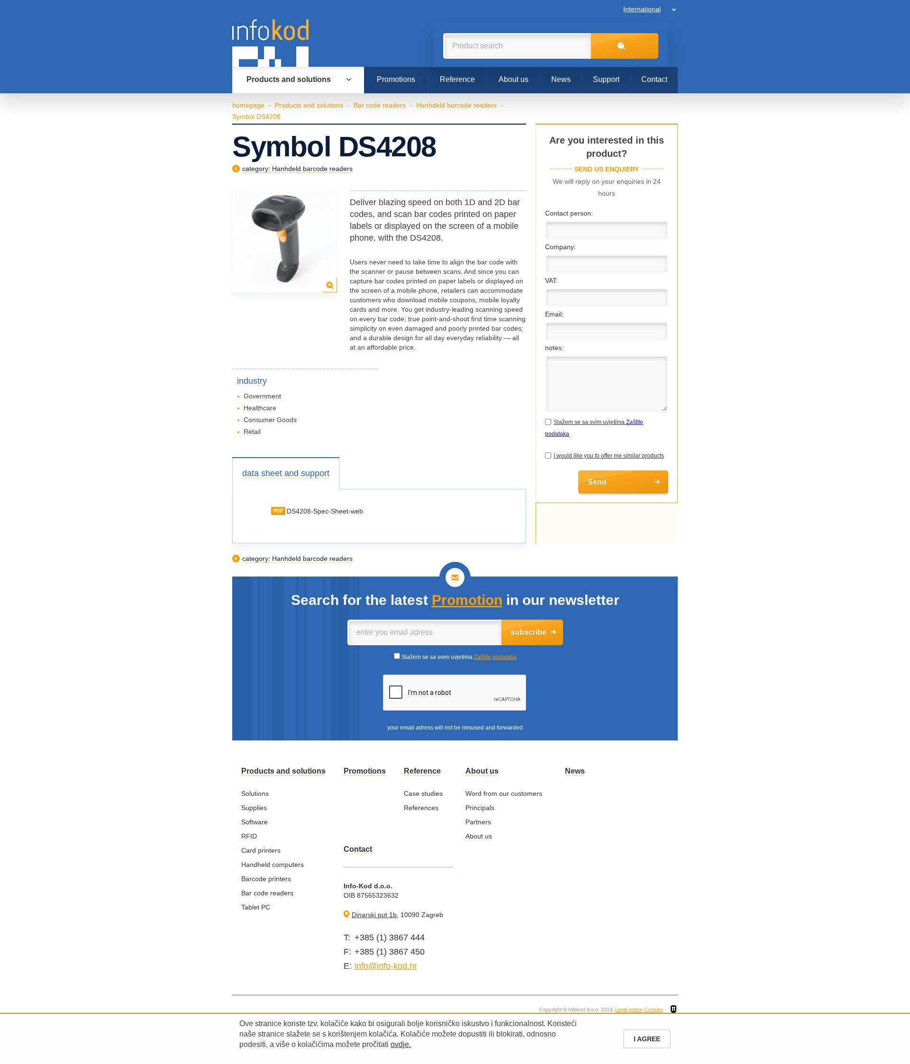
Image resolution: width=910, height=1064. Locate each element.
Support (606, 79)
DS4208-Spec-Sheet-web (325, 511)
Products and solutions (288, 79)
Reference (457, 79)
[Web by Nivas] (673, 1009)
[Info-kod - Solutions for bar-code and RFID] (270, 43)
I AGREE (647, 1039)
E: (348, 966)
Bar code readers (380, 105)
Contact (654, 79)
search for (624, 46)
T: (347, 937)
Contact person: (569, 213)
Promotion (467, 600)
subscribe (528, 632)
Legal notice (629, 1009)
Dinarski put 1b (374, 915)
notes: (554, 348)
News (561, 79)
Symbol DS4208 (256, 116)
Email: (554, 314)
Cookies (653, 1009)
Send (597, 482)
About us (513, 79)
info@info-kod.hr (386, 966)
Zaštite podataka (495, 657)
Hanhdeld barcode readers (456, 105)
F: (347, 951)
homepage (248, 105)
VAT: (551, 280)
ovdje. (401, 1044)
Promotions (396, 79)
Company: (560, 247)
